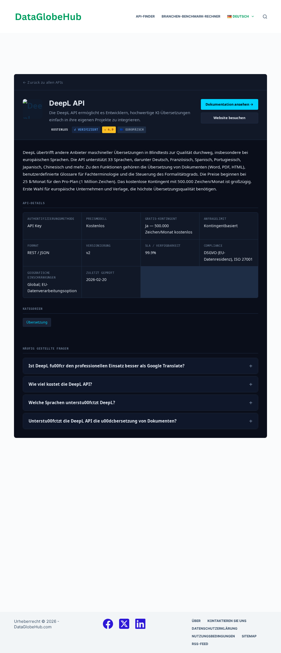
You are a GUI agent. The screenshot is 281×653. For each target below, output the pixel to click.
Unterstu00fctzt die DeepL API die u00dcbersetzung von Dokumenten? (140, 421)
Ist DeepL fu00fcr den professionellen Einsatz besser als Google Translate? (140, 366)
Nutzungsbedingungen (213, 636)
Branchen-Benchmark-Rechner (191, 16)
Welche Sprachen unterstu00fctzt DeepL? (140, 402)
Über (196, 621)
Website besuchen (229, 117)
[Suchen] (265, 17)
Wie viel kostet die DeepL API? (140, 384)
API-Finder (145, 16)
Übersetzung (36, 322)
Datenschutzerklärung (214, 628)
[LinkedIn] (140, 624)
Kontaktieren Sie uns (226, 621)
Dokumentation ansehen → (229, 104)
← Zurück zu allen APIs (43, 82)
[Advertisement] (140, 45)
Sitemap (249, 636)
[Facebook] (108, 624)
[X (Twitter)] (124, 624)
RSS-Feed (200, 644)
